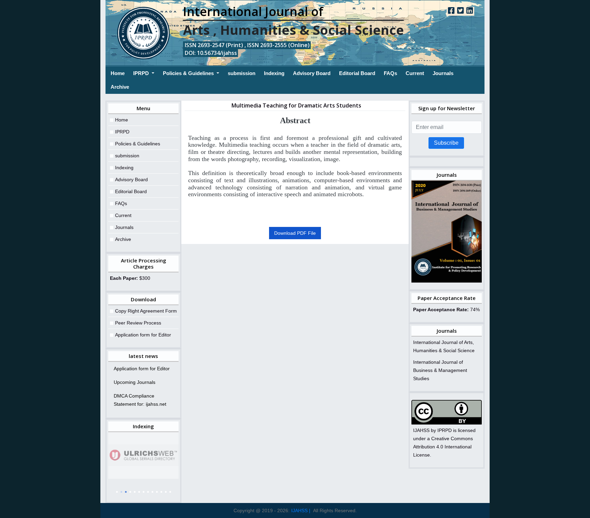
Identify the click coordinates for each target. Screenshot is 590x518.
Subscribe (446, 143)
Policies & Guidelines (189, 73)
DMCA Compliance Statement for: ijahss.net (140, 400)
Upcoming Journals (134, 382)
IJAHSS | (300, 510)
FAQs (390, 73)
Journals (443, 73)
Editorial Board (357, 73)
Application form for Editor (143, 334)
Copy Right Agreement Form (146, 311)
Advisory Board (312, 73)
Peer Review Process (138, 323)
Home (118, 73)
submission (241, 73)
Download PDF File (295, 233)
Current (415, 73)
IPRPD (141, 73)
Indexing (274, 73)
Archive (120, 87)
